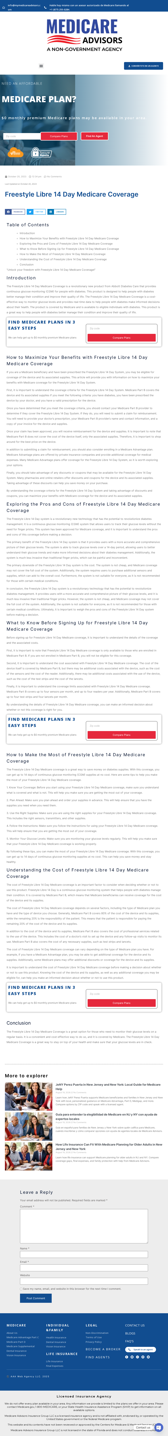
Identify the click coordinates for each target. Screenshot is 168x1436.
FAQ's (129, 1341)
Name (24, 1248)
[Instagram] (137, 1357)
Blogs (130, 1333)
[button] (41, 66)
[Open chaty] (158, 1427)
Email (24, 1261)
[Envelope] (132, 1357)
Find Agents (98, 1357)
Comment (27, 1206)
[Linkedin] (142, 1357)
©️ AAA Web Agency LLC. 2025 (28, 1376)
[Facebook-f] (126, 1357)
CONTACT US (135, 1325)
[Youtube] (148, 1357)
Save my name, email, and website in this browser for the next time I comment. (72, 1288)
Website (25, 1275)
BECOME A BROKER (103, 1349)
